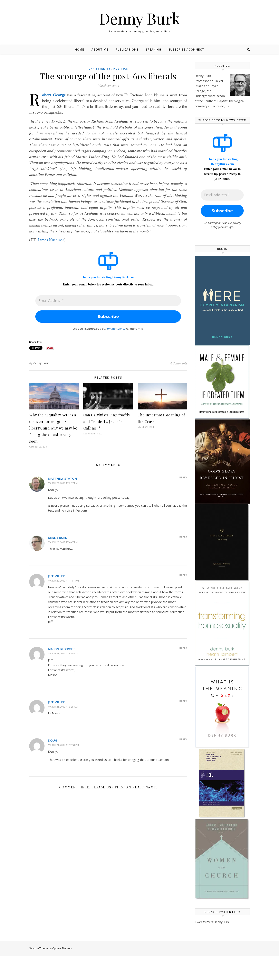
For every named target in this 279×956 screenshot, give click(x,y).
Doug (52, 740)
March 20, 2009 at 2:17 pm (63, 483)
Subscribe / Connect (186, 49)
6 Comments (178, 363)
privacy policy (116, 328)
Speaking (153, 49)
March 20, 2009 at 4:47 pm (63, 542)
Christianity (99, 68)
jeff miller (56, 576)
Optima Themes (62, 948)
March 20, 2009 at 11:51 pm (63, 580)
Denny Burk (139, 18)
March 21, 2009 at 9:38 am (63, 706)
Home (79, 49)
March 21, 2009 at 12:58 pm (63, 744)
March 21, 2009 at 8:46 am (63, 653)
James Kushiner (51, 239)
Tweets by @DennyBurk (212, 922)
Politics (120, 68)
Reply (183, 477)
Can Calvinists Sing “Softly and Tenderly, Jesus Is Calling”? (106, 422)
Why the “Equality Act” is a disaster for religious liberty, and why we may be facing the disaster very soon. (53, 428)
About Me (100, 49)
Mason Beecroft (61, 649)
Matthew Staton (62, 478)
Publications (127, 49)
